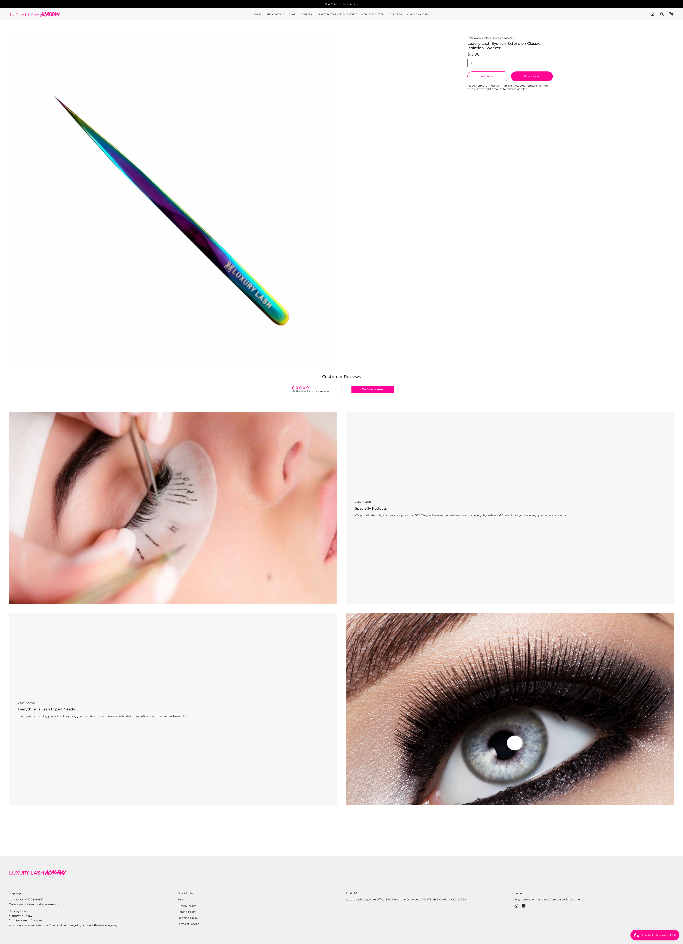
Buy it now (531, 76)
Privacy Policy (187, 905)
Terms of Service (188, 924)
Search (182, 899)
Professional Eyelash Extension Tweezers (490, 37)
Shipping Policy (188, 917)
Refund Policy (187, 911)
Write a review (372, 389)
